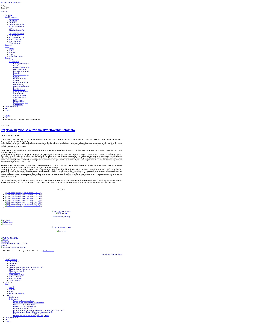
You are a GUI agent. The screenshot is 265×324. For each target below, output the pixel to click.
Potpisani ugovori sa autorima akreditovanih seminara (38, 130)
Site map (4, 2)
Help (15, 2)
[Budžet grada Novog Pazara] (5, 220)
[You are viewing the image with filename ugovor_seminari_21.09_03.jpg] (23, 196)
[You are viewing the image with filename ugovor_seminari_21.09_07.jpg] (23, 204)
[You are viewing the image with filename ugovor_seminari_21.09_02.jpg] (23, 194)
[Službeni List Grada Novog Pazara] (7, 222)
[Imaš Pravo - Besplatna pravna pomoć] (13, 247)
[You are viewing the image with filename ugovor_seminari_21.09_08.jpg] (23, 206)
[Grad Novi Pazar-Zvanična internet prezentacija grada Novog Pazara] (4, 11)
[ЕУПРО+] (5, 242)
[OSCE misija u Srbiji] (4, 245)
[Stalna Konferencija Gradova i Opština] (14, 243)
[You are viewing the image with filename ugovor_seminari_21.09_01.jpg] (23, 193)
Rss (19, 2)
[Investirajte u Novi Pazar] (61, 213)
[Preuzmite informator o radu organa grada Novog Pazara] (6, 224)
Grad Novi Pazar (48, 251)
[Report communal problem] (61, 227)
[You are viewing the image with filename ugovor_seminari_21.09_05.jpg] (23, 200)
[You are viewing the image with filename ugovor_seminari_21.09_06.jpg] (23, 202)
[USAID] (4, 240)
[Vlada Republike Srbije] (9, 238)
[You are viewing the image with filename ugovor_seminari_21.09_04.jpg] (23, 198)
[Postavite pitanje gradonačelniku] (61, 211)
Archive (10, 2)
